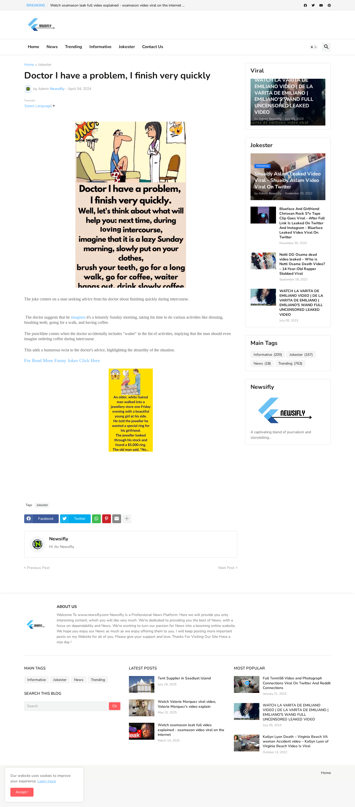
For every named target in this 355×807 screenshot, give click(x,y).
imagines (78, 317)
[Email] (116, 518)
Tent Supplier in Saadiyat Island (184, 678)
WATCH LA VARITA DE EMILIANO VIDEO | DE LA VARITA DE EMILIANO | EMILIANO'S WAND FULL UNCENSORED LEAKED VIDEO (301, 303)
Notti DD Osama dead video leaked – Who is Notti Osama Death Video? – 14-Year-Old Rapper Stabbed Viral (302, 264)
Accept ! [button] (22, 792)
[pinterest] (329, 5)
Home (33, 47)
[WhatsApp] (96, 518)
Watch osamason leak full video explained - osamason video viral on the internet (191, 730)
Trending (73, 47)
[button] (313, 47)
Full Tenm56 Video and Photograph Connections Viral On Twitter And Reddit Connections (297, 683)
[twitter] (313, 5)
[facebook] (305, 5)
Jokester (127, 47)
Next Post (226, 567)
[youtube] (321, 5)
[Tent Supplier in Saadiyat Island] (141, 684)
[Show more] (126, 518)
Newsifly (58, 539)
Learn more (46, 781)
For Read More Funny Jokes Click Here (62, 360)
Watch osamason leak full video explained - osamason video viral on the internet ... (117, 5)
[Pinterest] (106, 518)
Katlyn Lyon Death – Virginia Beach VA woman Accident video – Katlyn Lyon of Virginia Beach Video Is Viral (295, 741)
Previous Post (38, 567)
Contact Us (152, 47)
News (52, 47)
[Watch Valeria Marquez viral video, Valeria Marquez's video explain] (141, 707)
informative (100, 47)
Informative (268, 354)
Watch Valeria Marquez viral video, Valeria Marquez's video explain (187, 704)
